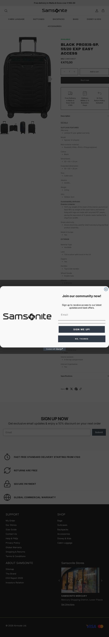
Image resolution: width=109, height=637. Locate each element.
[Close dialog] (106, 289)
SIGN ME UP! (81, 329)
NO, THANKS (82, 339)
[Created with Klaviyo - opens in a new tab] (54, 349)
